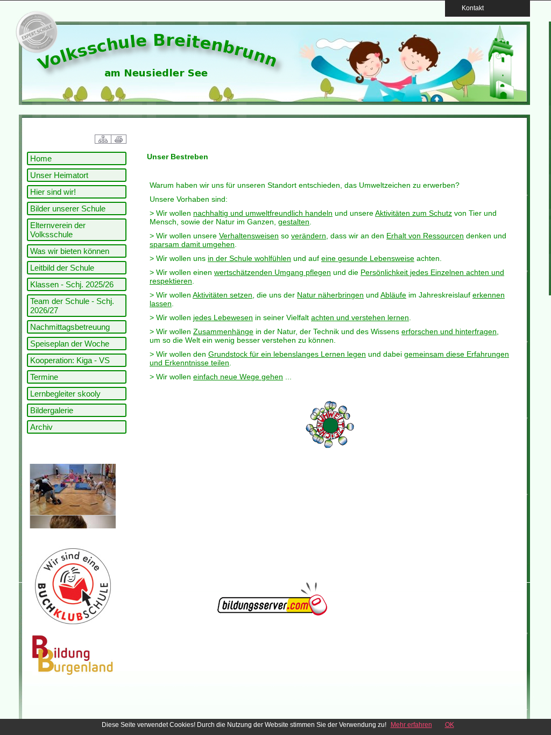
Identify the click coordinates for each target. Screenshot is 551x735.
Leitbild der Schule (62, 267)
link (34, 32)
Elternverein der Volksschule (58, 230)
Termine (44, 376)
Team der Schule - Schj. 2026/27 (72, 305)
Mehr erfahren (411, 725)
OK (449, 725)
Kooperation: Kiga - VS (70, 360)
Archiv (41, 427)
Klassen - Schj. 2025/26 (72, 284)
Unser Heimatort (59, 175)
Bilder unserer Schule (67, 208)
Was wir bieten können (69, 251)
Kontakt (469, 8)
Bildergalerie (51, 410)
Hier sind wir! (53, 191)
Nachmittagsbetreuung (70, 326)
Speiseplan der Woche (69, 343)
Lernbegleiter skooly (65, 393)
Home (41, 158)
